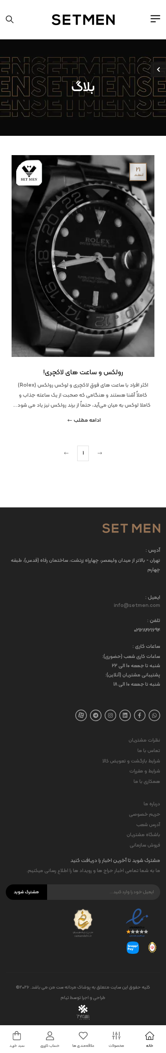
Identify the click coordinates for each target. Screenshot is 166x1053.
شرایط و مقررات (144, 771)
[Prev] (99, 453)
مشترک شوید (26, 892)
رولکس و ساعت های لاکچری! (83, 372)
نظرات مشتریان (144, 740)
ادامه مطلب (87, 420)
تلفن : (153, 621)
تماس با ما (148, 751)
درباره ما (152, 804)
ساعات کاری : (146, 647)
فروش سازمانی (145, 845)
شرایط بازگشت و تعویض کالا (131, 761)
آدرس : (153, 551)
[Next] (67, 453)
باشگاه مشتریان (143, 835)
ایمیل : (152, 598)
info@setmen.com (137, 606)
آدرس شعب (148, 825)
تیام (65, 997)
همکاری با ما (147, 782)
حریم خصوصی (144, 814)
